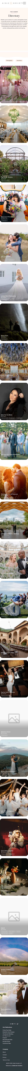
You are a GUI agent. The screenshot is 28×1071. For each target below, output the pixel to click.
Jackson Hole (6, 852)
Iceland (4, 337)
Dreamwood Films (6, 1009)
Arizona (4, 693)
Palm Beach (5, 654)
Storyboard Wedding (8, 1034)
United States (6, 139)
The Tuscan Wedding (6, 177)
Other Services (5, 101)
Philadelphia (5, 495)
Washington (5, 812)
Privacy (4, 1057)
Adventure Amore (5, 731)
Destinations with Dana (7, 573)
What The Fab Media (6, 415)
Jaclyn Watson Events (7, 375)
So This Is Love (6, 1035)
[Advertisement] (14, 40)
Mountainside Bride (7, 1039)
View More (19, 60)
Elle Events (4, 890)
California (5, 257)
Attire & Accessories (6, 99)
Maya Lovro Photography (8, 216)
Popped (5, 1037)
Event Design (19, 99)
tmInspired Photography (7, 811)
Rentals (11, 933)
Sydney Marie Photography (8, 613)
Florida (4, 574)
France (4, 929)
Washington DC (6, 891)
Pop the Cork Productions (8, 692)
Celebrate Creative (17, 1065)
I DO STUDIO (4, 96)
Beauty (13, 99)
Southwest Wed (7, 1043)
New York (5, 218)
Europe (4, 178)
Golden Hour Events (6, 137)
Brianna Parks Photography (8, 771)
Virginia (4, 297)
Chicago (5, 614)
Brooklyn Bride (6, 1041)
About (4, 1052)
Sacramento (5, 772)
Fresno (4, 416)
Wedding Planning (20, 101)
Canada (4, 97)
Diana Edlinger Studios (7, 850)
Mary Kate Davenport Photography (10, 454)
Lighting (18, 931)
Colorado (5, 733)
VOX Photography (6, 256)
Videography (11, 259)
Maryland (5, 455)
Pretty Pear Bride (7, 1030)
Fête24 (3, 928)
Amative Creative (5, 969)
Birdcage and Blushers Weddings (10, 533)
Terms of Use (6, 1060)
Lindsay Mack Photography (8, 296)
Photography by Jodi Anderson (9, 494)
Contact (5, 1054)
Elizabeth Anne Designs (8, 1032)
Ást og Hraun (4, 335)
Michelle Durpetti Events (7, 652)
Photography (9, 60)
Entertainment (5, 931)
